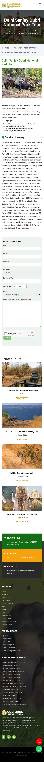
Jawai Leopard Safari (9, 695)
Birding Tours (6, 642)
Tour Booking (6, 600)
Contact (4, 609)
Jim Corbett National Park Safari (12, 668)
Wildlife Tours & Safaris (25, 48)
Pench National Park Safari (11, 677)
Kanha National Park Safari (11, 674)
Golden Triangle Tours (9, 645)
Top (40, 756)
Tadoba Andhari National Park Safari (14, 686)
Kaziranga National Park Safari (12, 692)
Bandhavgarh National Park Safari (13, 671)
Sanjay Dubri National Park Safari (13, 683)
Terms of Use (6, 615)
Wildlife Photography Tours (11, 651)
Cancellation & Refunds (9, 621)
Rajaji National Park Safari (10, 701)
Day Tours (5, 636)
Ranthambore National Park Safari (13, 662)
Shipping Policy (7, 624)
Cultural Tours (6, 639)
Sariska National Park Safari (11, 665)
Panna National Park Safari (11, 680)
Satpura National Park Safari (11, 689)
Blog (3, 612)
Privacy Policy (6, 618)
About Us (5, 594)
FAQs (3, 606)
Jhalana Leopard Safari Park (11, 698)
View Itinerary (22, 398)
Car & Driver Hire (7, 597)
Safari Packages (7, 603)
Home (6, 48)
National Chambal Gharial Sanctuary (14, 704)
